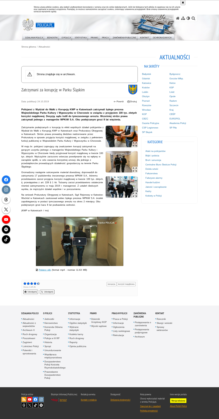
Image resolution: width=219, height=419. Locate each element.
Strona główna (28, 46)
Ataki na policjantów (155, 151)
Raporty (73, 342)
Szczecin (173, 105)
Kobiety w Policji (153, 195)
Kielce (172, 83)
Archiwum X (29, 330)
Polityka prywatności (149, 410)
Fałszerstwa (151, 173)
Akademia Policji (177, 123)
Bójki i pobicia (152, 155)
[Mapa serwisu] (183, 18)
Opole (172, 96)
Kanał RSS (23, 399)
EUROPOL (174, 118)
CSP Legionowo (150, 127)
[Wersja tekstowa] (188, 18)
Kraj (171, 110)
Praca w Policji (119, 313)
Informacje (74, 319)
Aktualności (44, 46)
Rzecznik (161, 319)
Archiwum (140, 336)
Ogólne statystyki (78, 323)
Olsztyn (146, 96)
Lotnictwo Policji (31, 346)
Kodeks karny (76, 334)
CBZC (145, 118)
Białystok (146, 74)
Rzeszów (146, 105)
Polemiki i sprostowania (29, 352)
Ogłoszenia (118, 327)
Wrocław (146, 110)
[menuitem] (34, 37)
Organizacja (50, 334)
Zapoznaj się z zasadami (150, 406)
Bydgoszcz (174, 74)
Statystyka (74, 313)
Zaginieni (27, 342)
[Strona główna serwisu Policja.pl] (178, 18)
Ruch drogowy (30, 334)
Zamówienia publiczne (140, 315)
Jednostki (49, 319)
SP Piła (173, 127)
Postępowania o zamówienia (143, 324)
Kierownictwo (51, 323)
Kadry (148, 191)
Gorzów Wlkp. (176, 78)
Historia (48, 342)
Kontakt (159, 313)
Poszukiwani (29, 338)
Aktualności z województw (29, 324)
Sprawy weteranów (162, 328)
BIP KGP (63, 400)
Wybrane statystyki (74, 328)
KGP (144, 114)
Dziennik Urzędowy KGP (99, 320)
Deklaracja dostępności (120, 399)
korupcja (111, 284)
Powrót (120, 101)
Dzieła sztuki (151, 169)
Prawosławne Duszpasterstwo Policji (52, 375)
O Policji (47, 313)
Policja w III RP (51, 338)
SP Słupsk (147, 132)
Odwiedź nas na (29, 399)
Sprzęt (47, 346)
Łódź (171, 92)
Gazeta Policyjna (150, 123)
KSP (171, 87)
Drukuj (133, 101)
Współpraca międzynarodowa (53, 356)
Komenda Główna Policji (53, 328)
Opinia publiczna (77, 346)
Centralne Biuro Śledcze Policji (160, 164)
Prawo (93, 313)
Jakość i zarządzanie (156, 187)
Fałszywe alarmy (153, 178)
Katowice (146, 83)
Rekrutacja (118, 335)
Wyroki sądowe (99, 326)
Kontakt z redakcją (89, 399)
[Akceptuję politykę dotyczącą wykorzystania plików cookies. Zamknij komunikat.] (183, 2)
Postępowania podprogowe (142, 331)
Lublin (145, 92)
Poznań (146, 101)
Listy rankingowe (121, 331)
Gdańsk (146, 78)
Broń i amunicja (153, 160)
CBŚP (172, 114)
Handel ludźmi (152, 182)
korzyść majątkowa (126, 284)
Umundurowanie (52, 350)
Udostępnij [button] (32, 292)
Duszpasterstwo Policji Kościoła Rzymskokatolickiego (55, 364)
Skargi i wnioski (164, 323)
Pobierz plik (45, 270)
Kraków (146, 87)
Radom (173, 101)
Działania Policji (30, 313)
